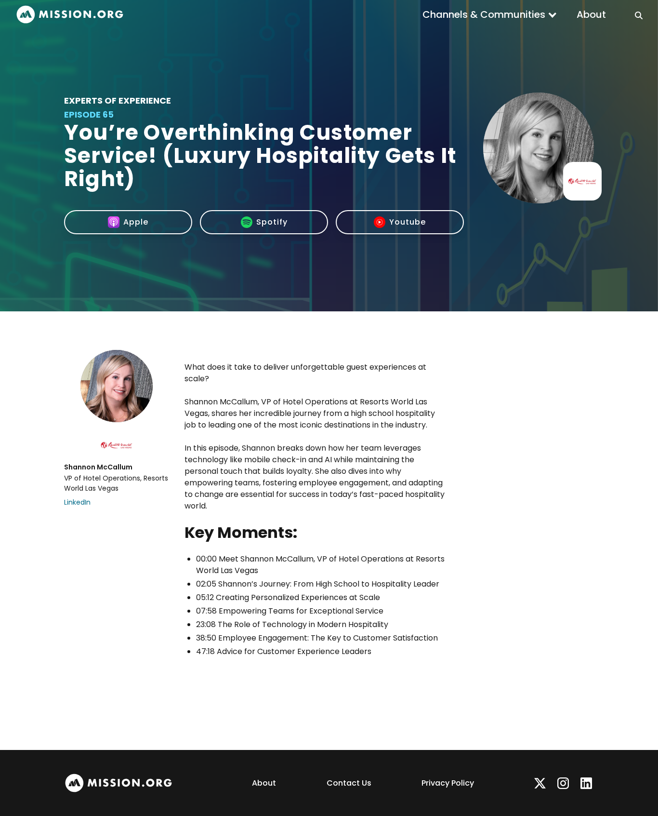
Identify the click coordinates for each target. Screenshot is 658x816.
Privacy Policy (447, 783)
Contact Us (349, 783)
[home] (69, 15)
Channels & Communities (483, 14)
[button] (490, 14)
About (591, 14)
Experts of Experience (117, 100)
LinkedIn (77, 502)
